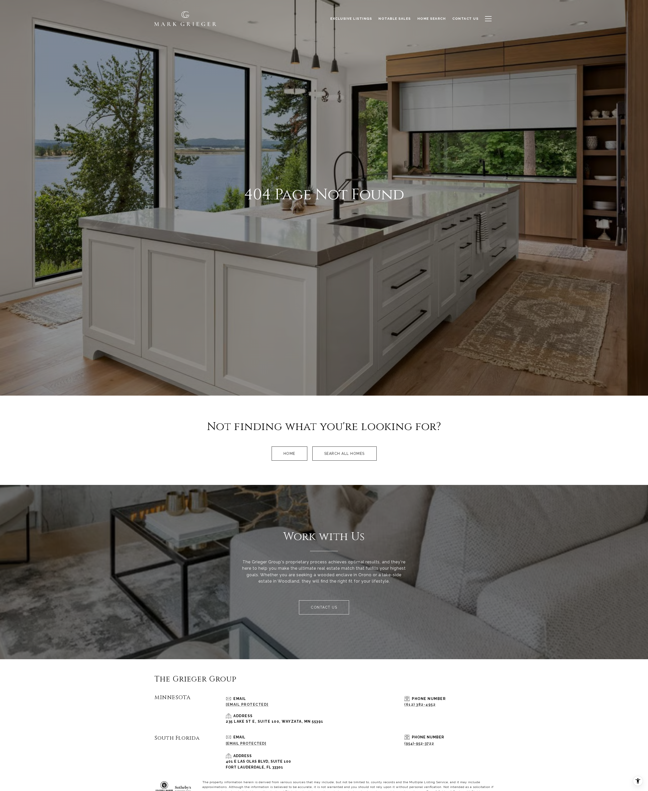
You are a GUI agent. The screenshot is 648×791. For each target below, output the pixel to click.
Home (289, 454)
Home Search (431, 18)
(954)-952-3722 (419, 743)
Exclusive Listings (351, 18)
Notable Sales (394, 18)
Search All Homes (344, 454)
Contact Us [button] (324, 607)
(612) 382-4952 (420, 704)
